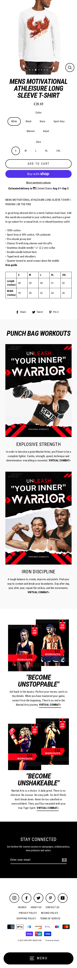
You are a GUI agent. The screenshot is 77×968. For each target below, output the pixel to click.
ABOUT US (36, 907)
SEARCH (22, 907)
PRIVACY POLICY (28, 913)
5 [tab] (42, 70)
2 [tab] (33, 70)
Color (38, 112)
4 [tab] (39, 70)
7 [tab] (48, 70)
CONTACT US (52, 907)
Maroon (31, 131)
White (14, 121)
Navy (42, 121)
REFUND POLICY (49, 913)
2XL (58, 150)
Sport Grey (59, 121)
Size (38, 142)
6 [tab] (45, 70)
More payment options (38, 182)
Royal (46, 131)
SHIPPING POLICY (26, 918)
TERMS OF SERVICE (50, 918)
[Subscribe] (64, 860)
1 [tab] (30, 70)
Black (28, 121)
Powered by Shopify (52, 940)
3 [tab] (36, 70)
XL (46, 150)
